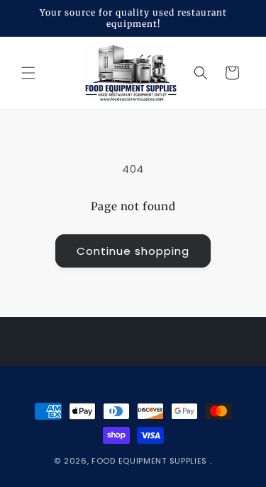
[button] (28, 72)
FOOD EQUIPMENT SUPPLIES (151, 460)
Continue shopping (133, 251)
